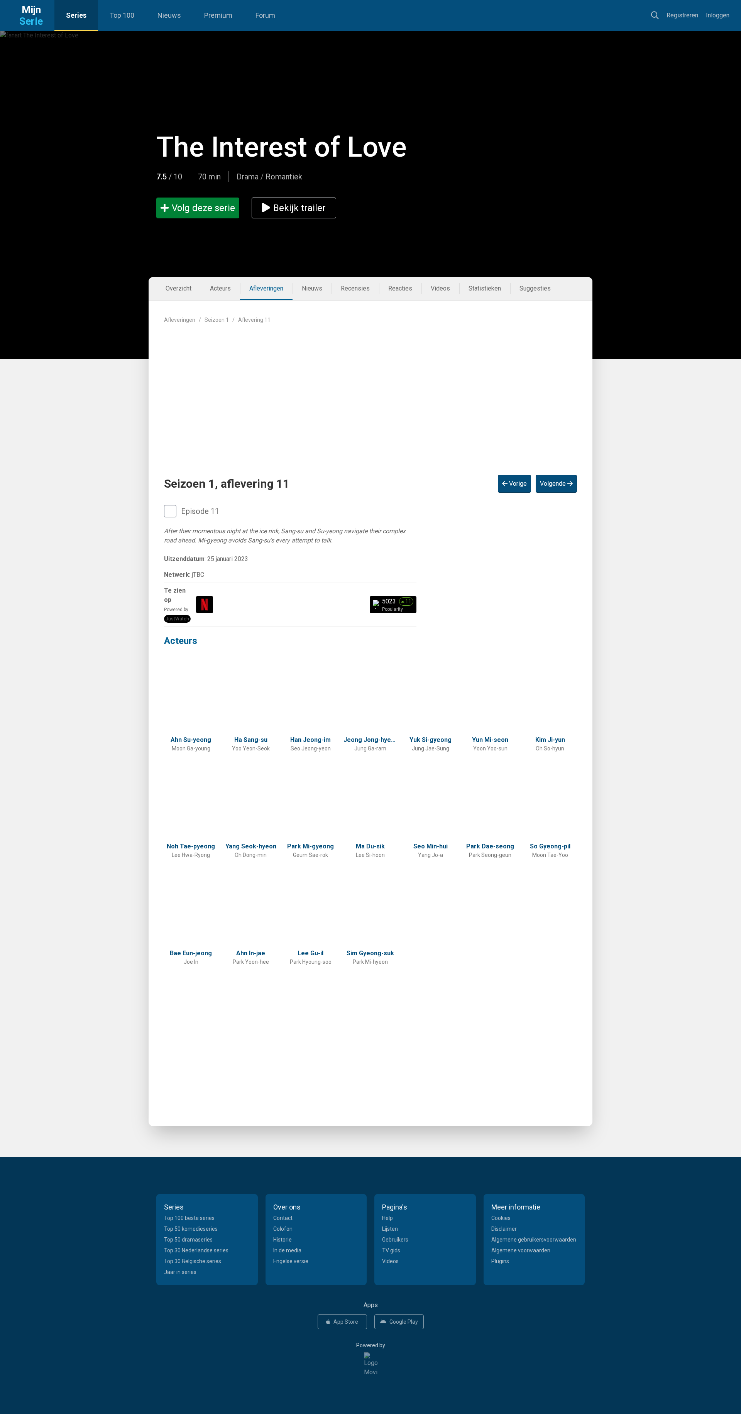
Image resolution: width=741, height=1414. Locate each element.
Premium (218, 15)
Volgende (553, 483)
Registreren (682, 15)
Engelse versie (290, 1261)
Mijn (31, 15)
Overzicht (178, 288)
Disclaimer (504, 1229)
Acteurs (220, 288)
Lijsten (390, 1229)
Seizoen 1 (216, 320)
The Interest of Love (281, 147)
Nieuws (169, 15)
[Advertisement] (370, 393)
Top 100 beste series (189, 1218)
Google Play (403, 1322)
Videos (440, 288)
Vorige (517, 483)
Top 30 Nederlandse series (196, 1250)
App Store (345, 1322)
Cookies (501, 1218)
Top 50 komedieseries (191, 1229)
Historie (282, 1240)
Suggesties (535, 288)
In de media (287, 1250)
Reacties (400, 288)
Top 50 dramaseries (188, 1240)
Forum (265, 15)
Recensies (355, 288)
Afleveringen (266, 288)
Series (76, 15)
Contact (283, 1218)
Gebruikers (395, 1240)
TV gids (391, 1250)
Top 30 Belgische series (192, 1261)
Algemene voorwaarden (520, 1250)
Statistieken (485, 288)
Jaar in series (180, 1272)
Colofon (283, 1229)
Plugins (500, 1261)
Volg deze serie (203, 208)
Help (387, 1218)
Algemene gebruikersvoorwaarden (533, 1240)
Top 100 (122, 15)
